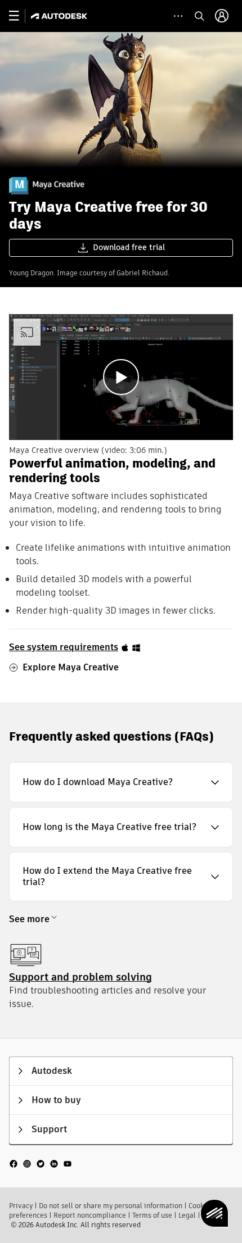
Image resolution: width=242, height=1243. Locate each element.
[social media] (40, 1163)
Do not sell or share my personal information (110, 1205)
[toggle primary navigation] (20, 16)
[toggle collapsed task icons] (178, 16)
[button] (121, 782)
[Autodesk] (60, 16)
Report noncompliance (89, 1215)
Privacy (21, 1205)
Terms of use (152, 1215)
